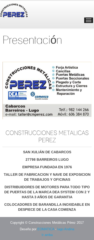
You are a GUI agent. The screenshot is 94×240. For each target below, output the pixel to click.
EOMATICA (45, 229)
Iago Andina (65, 229)
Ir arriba (47, 235)
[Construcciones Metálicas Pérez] (22, 9)
